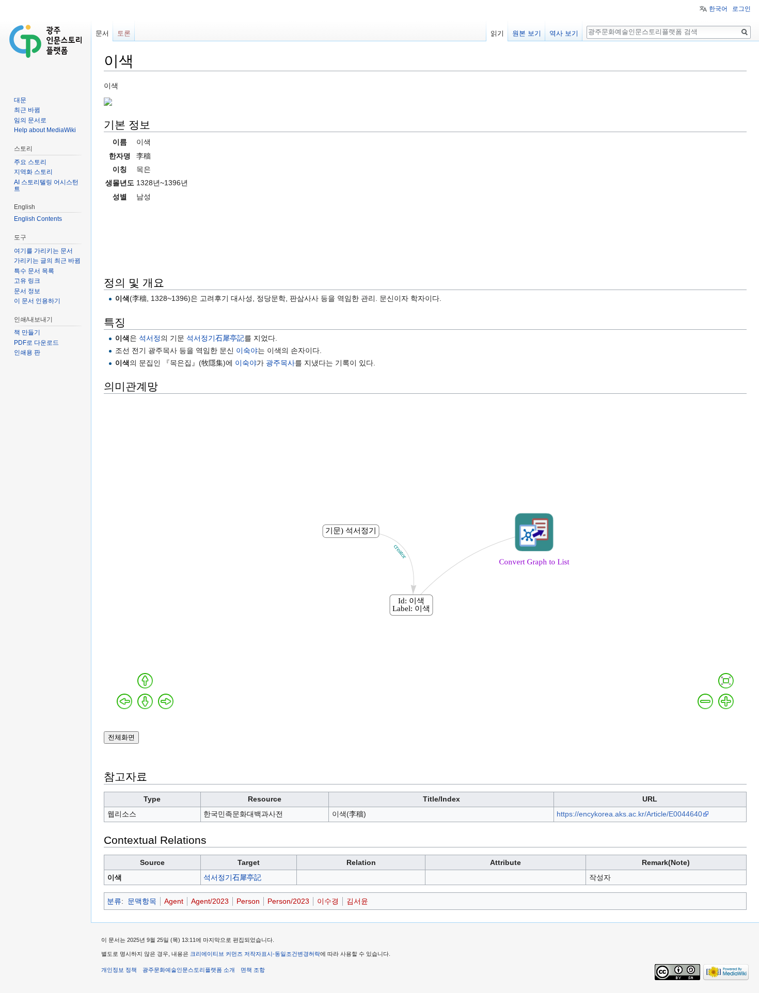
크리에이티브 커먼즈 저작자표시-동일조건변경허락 (255, 954)
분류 (114, 901)
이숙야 (247, 350)
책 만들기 (27, 332)
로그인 (741, 8)
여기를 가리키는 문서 (43, 250)
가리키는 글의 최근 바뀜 (47, 260)
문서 (102, 33)
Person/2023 (288, 901)
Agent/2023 (210, 901)
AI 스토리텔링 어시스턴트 (46, 186)
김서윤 (357, 901)
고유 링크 (27, 280)
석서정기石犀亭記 (215, 338)
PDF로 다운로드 (36, 342)
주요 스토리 (30, 162)
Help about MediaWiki (45, 130)
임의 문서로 (30, 120)
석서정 (150, 338)
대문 (20, 100)
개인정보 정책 (119, 970)
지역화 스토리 (33, 171)
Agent (173, 901)
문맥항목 (142, 901)
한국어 (718, 8)
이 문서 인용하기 (37, 301)
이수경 (328, 901)
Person (248, 901)
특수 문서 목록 (34, 271)
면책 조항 (253, 970)
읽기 (497, 33)
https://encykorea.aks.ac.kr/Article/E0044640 (629, 814)
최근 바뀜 (27, 110)
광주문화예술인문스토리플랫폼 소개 (189, 970)
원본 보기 (526, 33)
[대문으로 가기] (45, 41)
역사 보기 (563, 33)
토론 (124, 33)
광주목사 (280, 363)
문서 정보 (27, 291)
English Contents (38, 218)
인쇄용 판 (27, 352)
